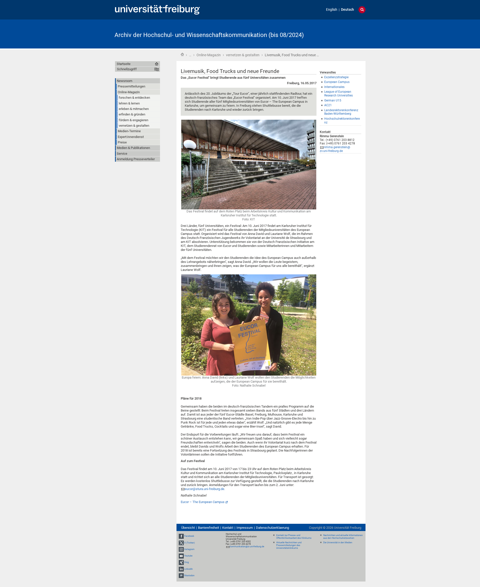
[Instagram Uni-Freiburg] (181, 549)
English (331, 9)
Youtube (188, 556)
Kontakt (227, 528)
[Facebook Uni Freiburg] (181, 536)
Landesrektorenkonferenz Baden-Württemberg (341, 112)
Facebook (189, 536)
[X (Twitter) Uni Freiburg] (181, 543)
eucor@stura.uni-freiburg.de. (205, 489)
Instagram (189, 549)
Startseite (182, 54)
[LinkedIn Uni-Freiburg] (181, 569)
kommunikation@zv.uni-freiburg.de (247, 546)
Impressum (244, 528)
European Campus (337, 82)
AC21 (328, 105)
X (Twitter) (189, 543)
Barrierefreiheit (208, 528)
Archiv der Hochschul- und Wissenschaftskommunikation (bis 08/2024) (209, 34)
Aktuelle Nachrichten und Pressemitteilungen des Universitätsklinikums (289, 545)
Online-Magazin (208, 55)
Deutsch (347, 9)
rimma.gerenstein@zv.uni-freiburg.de (335, 149)
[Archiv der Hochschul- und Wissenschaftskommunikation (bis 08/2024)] (341, 33)
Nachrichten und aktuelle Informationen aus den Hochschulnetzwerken (343, 536)
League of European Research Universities (338, 93)
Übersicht (188, 528)
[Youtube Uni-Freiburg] (181, 556)
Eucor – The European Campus (202, 502)
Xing (186, 562)
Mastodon (189, 575)
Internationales (334, 87)
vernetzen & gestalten (243, 55)
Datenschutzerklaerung (272, 528)
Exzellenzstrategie (336, 77)
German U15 (332, 100)
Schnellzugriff (127, 69)
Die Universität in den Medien (337, 542)
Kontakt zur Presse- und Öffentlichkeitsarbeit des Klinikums (294, 536)
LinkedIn (188, 569)
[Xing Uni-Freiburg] (181, 562)
